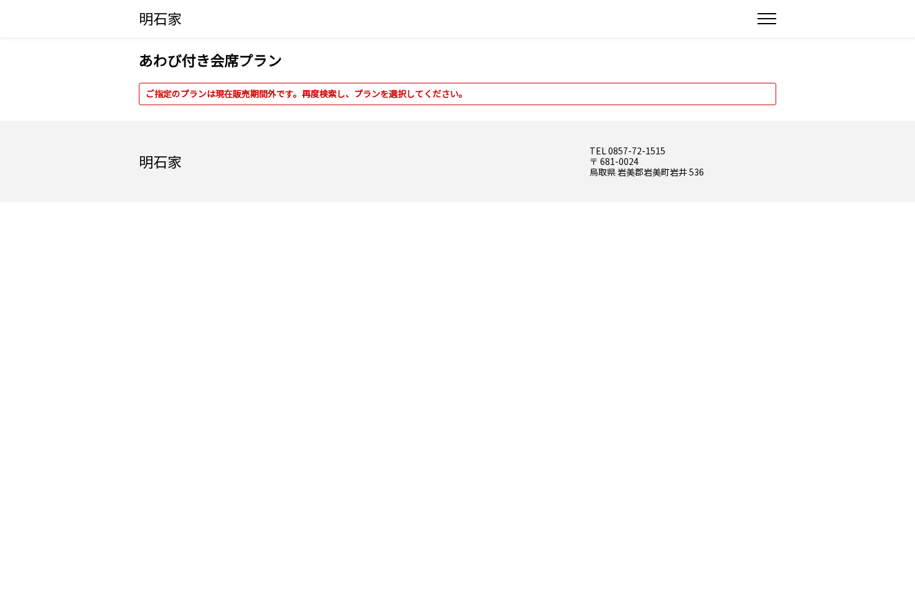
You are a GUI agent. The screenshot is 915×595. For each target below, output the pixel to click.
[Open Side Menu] (767, 18)
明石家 (160, 18)
